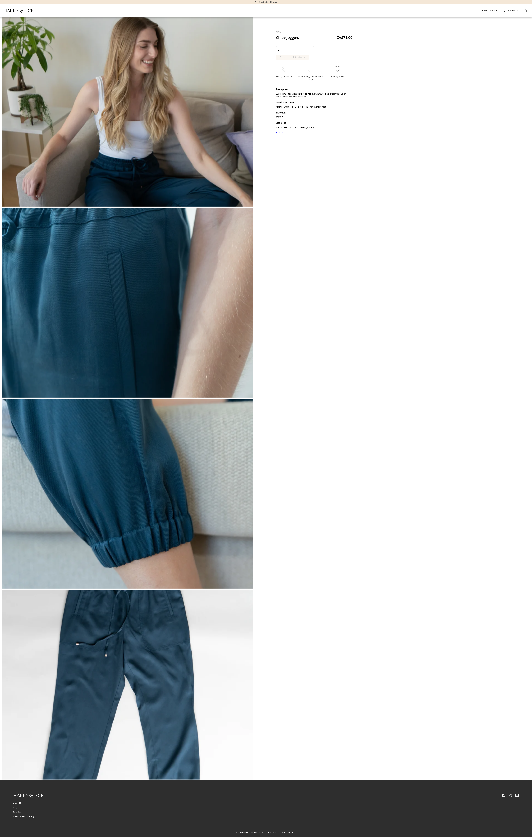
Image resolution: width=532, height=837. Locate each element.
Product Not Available (292, 57)
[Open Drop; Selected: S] (295, 49)
